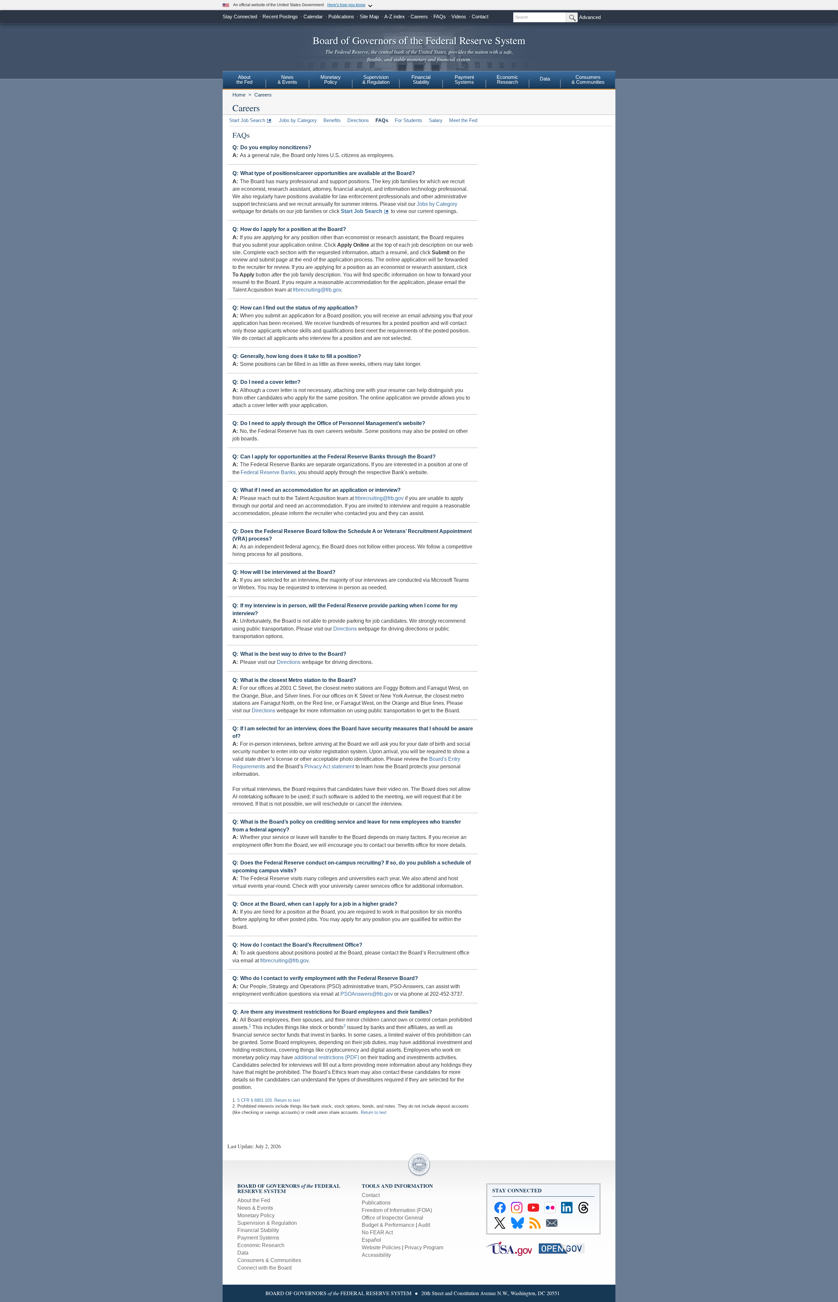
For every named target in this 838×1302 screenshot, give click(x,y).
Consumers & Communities (588, 79)
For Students (408, 120)
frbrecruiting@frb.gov (317, 290)
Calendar (313, 16)
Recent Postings (280, 16)
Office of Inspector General (392, 1218)
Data (545, 78)
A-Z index (394, 16)
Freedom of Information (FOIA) (397, 1210)
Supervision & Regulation (267, 1223)
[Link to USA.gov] (512, 1248)
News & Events (255, 1208)
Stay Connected (240, 16)
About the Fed (253, 1200)
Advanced (590, 17)
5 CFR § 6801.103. (255, 1100)
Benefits (332, 120)
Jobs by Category (298, 120)
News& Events (287, 79)
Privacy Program (424, 1247)
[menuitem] (244, 80)
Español (371, 1240)
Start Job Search (247, 120)
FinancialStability (420, 79)
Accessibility (376, 1255)
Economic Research (260, 1245)
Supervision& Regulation (376, 79)
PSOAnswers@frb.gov (366, 994)
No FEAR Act (377, 1232)
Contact (480, 16)
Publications (341, 16)
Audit (424, 1225)
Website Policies (381, 1247)
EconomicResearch (507, 79)
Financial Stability (258, 1230)
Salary (436, 120)
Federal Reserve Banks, (269, 472)
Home (239, 95)
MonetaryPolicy (330, 79)
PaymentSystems (464, 79)
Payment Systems (258, 1237)
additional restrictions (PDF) (326, 1057)
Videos (458, 16)
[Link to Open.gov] (564, 1248)
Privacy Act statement (329, 766)
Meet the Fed (463, 120)
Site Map (369, 16)
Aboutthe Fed (244, 79)
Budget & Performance (388, 1225)
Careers (419, 16)
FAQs (439, 16)
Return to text (287, 1100)
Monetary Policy (256, 1215)
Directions (358, 120)
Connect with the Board (264, 1268)
